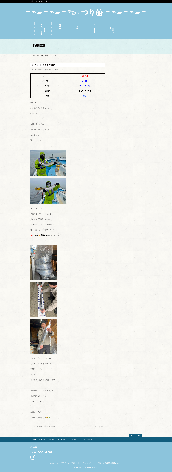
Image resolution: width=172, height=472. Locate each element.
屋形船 (43, 439)
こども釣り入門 (74, 439)
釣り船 (51, 439)
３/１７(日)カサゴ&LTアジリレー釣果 (43, 427)
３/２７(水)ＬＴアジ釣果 (96, 427)
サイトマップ (88, 439)
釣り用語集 (61, 439)
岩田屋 (84, 467)
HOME (34, 439)
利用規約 (108, 463)
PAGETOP (136, 435)
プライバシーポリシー (96, 463)
